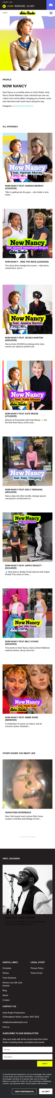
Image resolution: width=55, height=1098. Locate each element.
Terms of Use (36, 973)
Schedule (7, 968)
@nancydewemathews (23, 106)
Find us (6, 1027)
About (5, 995)
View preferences (24, 1091)
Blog (5, 990)
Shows (6, 973)
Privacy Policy (37, 968)
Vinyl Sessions (9, 978)
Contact (6, 1000)
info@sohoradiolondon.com (15, 1022)
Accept (46, 1091)
